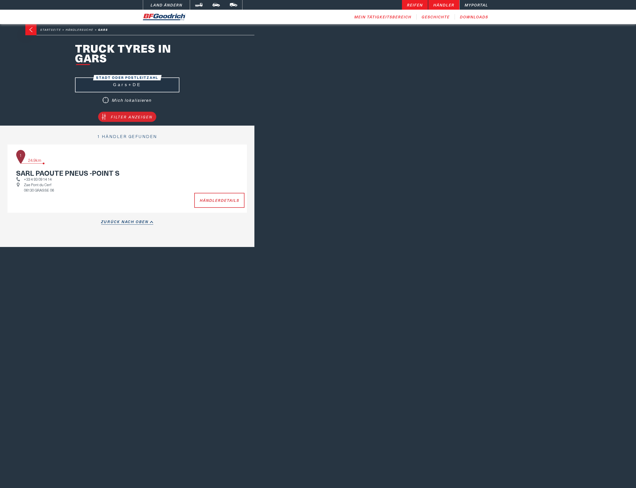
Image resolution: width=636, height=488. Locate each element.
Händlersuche (79, 30)
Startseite (50, 30)
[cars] (216, 5)
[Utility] (233, 5)
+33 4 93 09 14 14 (38, 179)
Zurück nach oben (125, 221)
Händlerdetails (219, 200)
